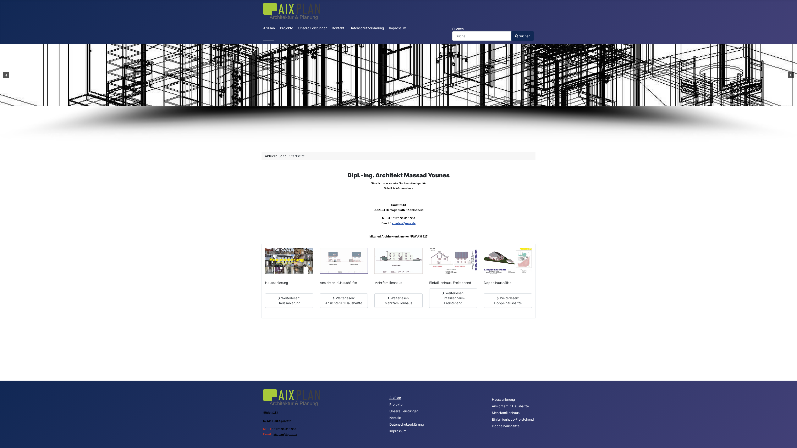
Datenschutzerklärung (367, 28)
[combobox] (482, 36)
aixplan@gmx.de (404, 223)
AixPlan (269, 28)
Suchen (458, 29)
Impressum (397, 28)
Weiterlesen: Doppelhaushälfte (508, 300)
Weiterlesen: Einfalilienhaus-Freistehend (453, 298)
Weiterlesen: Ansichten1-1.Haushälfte (343, 300)
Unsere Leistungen (312, 28)
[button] (6, 75)
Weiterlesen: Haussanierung (289, 300)
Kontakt (338, 28)
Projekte (286, 28)
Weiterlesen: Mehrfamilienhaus (398, 300)
